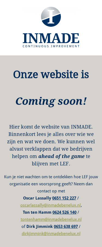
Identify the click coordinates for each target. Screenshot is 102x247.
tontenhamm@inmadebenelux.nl (51, 219)
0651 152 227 (64, 198)
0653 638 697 (66, 226)
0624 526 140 (64, 212)
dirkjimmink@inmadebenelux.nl (51, 233)
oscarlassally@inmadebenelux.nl (50, 205)
